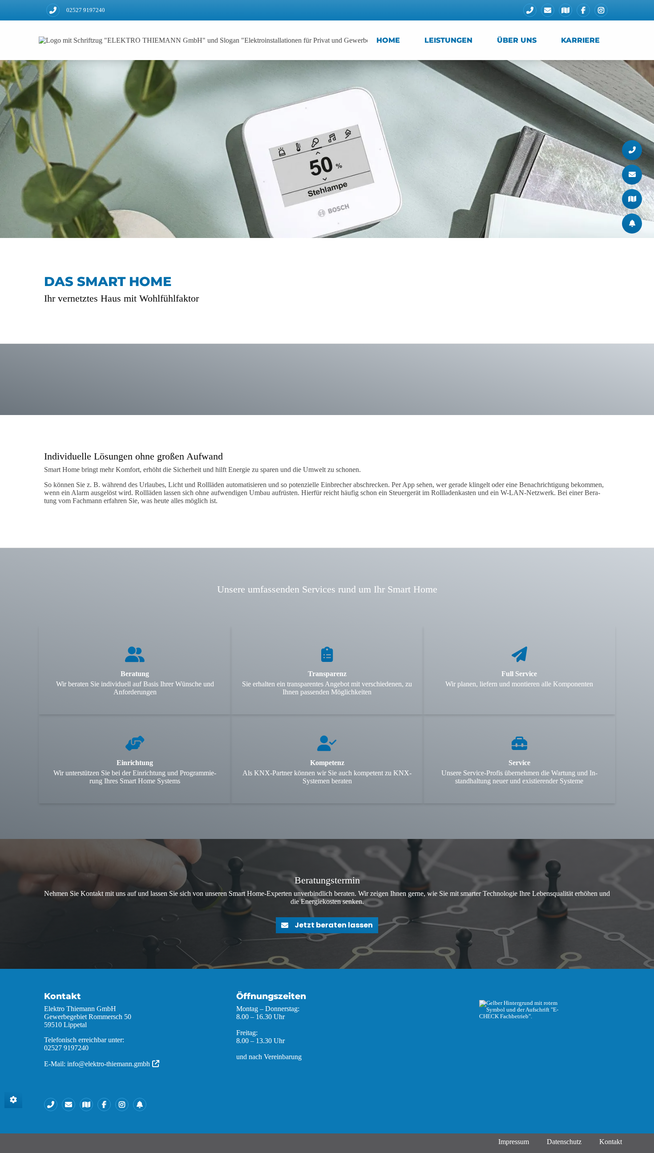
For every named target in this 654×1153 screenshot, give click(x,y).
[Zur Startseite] (203, 40)
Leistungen (448, 40)
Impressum (513, 1141)
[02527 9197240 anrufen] (53, 10)
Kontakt (610, 1141)
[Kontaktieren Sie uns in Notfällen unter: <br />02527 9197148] (142, 1104)
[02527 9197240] (530, 10)
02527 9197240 (85, 10)
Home (388, 40)
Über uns (517, 40)
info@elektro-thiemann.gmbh (108, 1064)
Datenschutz (564, 1141)
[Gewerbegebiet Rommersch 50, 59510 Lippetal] (565, 10)
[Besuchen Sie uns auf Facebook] (583, 10)
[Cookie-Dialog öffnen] (13, 1100)
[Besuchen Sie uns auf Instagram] (601, 10)
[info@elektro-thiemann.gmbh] (548, 10)
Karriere (580, 40)
